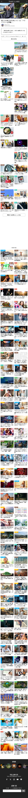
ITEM (2, 67)
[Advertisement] (14, 232)
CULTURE (2, 79)
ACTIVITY (16, 55)
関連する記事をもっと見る (14, 215)
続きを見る (14, 39)
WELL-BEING (17, 91)
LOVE (15, 152)
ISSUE (2, 55)
